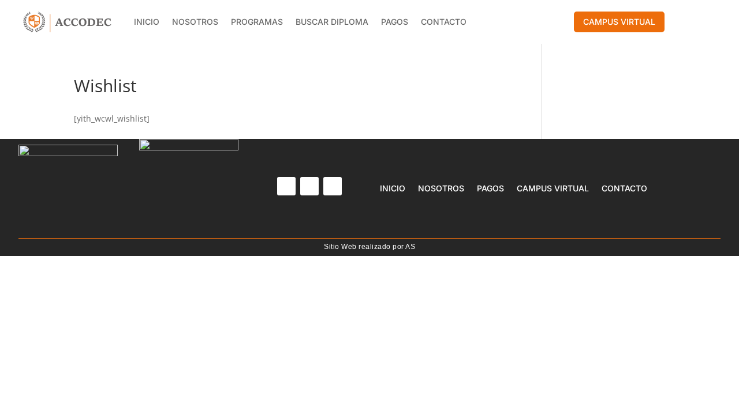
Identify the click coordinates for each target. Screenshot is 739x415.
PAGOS (394, 22)
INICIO (146, 22)
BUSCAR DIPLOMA (332, 22)
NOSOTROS (195, 22)
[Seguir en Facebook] (286, 186)
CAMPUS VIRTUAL (619, 22)
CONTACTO (443, 22)
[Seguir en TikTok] (332, 186)
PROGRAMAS (257, 22)
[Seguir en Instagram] (309, 186)
